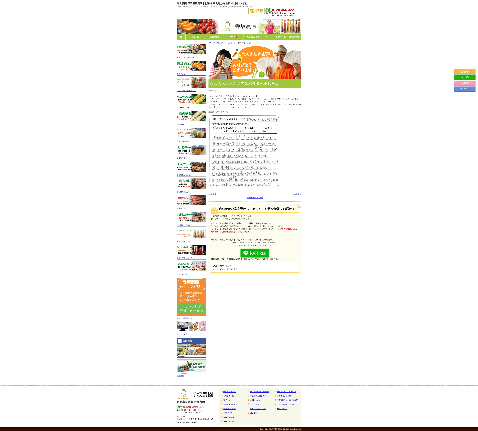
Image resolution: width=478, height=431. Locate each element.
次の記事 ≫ (297, 194)
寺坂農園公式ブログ (258, 396)
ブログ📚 (234, 37)
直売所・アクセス (230, 404)
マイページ (464, 89)
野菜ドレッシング (184, 242)
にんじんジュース (184, 274)
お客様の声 (219, 43)
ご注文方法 (214, 37)
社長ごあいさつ (253, 37)
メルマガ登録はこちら (185, 318)
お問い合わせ (255, 400)
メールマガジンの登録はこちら (225, 269)
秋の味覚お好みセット (185, 225)
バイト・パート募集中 (272, 37)
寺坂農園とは (228, 396)
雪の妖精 (180, 124)
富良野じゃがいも (184, 175)
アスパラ (284, 99)
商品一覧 (195, 37)
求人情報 (253, 413)
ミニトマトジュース (184, 258)
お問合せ (465, 72)
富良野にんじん (183, 208)
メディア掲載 (182, 334)
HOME (211, 43)
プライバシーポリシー (285, 404)
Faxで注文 (464, 83)
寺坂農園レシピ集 (284, 396)
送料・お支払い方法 (291, 37)
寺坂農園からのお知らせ (286, 392)
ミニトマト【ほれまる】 (186, 91)
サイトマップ (282, 409)
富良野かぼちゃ (183, 158)
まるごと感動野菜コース (186, 57)
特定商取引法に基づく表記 (287, 400)
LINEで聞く (465, 77)
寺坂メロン (181, 74)
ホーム (181, 37)
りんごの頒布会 (183, 141)
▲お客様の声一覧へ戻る (255, 198)
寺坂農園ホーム (229, 392)
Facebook (181, 356)
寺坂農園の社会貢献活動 (259, 392)
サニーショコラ (183, 108)
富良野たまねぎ (183, 192)
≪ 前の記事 (212, 194)
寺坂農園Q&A (228, 417)
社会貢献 (180, 376)
